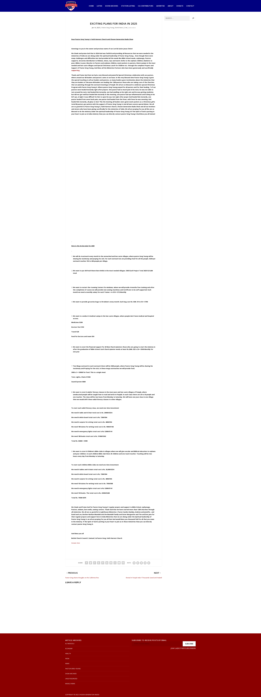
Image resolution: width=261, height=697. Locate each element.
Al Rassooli (69, 643)
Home (91, 6)
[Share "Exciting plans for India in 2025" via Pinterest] (103, 563)
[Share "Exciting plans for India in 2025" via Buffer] (111, 563)
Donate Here (75, 543)
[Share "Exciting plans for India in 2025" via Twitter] (90, 563)
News (67, 663)
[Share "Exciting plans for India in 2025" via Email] (119, 563)
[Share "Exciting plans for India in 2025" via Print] (123, 563)
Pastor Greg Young (108, 28)
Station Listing (128, 6)
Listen (99, 6)
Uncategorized (71, 679)
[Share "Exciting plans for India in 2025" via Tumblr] (99, 563)
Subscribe (189, 644)
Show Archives (111, 6)
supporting (75, 70)
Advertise (160, 6)
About (170, 6)
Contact (190, 6)
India (67, 658)
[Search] (193, 18)
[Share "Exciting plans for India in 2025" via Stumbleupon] (115, 563)
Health (68, 653)
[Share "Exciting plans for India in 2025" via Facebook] (86, 563)
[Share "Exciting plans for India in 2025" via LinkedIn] (107, 563)
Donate (179, 6)
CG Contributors (145, 6)
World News (119, 28)
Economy (68, 648)
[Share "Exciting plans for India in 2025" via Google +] (95, 563)
